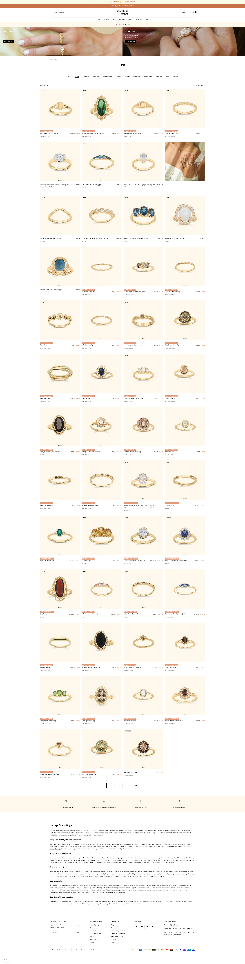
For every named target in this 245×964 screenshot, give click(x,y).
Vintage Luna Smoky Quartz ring (50, 452)
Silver (167, 77)
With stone (136, 77)
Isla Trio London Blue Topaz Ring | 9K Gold (136, 238)
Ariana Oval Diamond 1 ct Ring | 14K (134, 561)
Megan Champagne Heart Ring (49, 774)
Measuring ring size (95, 925)
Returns (92, 936)
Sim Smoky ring (170, 398)
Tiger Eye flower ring (171, 667)
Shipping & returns (95, 934)
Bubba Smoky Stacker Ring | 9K (133, 614)
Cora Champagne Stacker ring (133, 345)
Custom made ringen (96, 928)
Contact (92, 942)
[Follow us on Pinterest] (147, 926)
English (183, 12)
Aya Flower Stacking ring (172, 292)
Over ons (113, 942)
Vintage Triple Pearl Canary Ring (133, 398)
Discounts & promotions (118, 931)
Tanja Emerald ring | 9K (47, 561)
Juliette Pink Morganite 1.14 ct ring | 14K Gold (135, 506)
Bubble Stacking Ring (88, 292)
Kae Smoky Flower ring (172, 345)
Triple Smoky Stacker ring (47, 505)
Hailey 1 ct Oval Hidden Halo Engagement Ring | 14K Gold (139, 186)
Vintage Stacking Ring (171, 133)
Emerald (62, 876)
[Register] (78, 932)
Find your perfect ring (123, 24)
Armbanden (139, 19)
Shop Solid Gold (130, 41)
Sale (147, 19)
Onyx (186, 874)
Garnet (74, 876)
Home (51, 59)
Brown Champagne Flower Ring (174, 721)
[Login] (190, 12)
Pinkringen (159, 77)
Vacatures (114, 939)
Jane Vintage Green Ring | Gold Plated (93, 133)
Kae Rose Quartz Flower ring (132, 452)
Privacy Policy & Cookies (118, 934)
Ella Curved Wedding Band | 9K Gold (50, 238)
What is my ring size (102, 885)
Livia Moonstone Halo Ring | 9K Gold (176, 238)
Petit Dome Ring (45, 667)
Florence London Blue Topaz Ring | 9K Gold (53, 290)
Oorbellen (130, 19)
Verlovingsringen (107, 77)
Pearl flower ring (170, 452)
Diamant (127, 77)
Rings (114, 19)
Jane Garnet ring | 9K (46, 614)
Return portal (94, 939)
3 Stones (175, 77)
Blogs (112, 925)
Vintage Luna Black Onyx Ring (91, 667)
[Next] (136, 785)
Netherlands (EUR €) (56, 950)
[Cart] (194, 12)
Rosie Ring (43, 345)
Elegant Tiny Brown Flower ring (133, 667)
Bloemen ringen (147, 77)
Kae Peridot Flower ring (89, 774)
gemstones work (54, 890)
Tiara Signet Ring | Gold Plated (49, 133)
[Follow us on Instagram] (141, 926)
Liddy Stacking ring (87, 345)
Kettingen (122, 19)
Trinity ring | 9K (169, 505)
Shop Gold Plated (8, 41)
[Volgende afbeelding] (78, 108)
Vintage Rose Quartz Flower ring (91, 452)
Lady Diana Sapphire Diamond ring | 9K (177, 561)
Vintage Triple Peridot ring (48, 721)
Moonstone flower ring (130, 721)
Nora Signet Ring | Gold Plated (132, 133)
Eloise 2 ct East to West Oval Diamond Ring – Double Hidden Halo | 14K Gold (56, 186)
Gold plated (86, 77)
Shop (98, 19)
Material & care (94, 931)
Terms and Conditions (117, 936)
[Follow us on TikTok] (152, 926)
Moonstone (191, 874)
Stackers (118, 77)
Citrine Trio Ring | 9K (88, 561)
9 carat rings (106, 846)
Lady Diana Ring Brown (131, 772)
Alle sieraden (106, 19)
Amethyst (68, 876)
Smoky (78, 876)
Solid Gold (96, 77)
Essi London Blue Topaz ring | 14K (175, 614)
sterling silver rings (55, 849)
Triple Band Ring (45, 398)
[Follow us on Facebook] (136, 926)
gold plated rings (58, 846)
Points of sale (115, 928)
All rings (77, 77)
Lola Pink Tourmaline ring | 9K (90, 614)
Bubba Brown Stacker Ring (90, 505)
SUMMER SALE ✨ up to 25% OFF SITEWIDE (122, 2)
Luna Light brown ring (88, 721)
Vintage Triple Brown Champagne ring (135, 292)
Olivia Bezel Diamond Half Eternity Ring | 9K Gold (96, 238)
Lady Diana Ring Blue (88, 398)
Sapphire (52, 876)
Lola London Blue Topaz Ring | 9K (92, 185)
